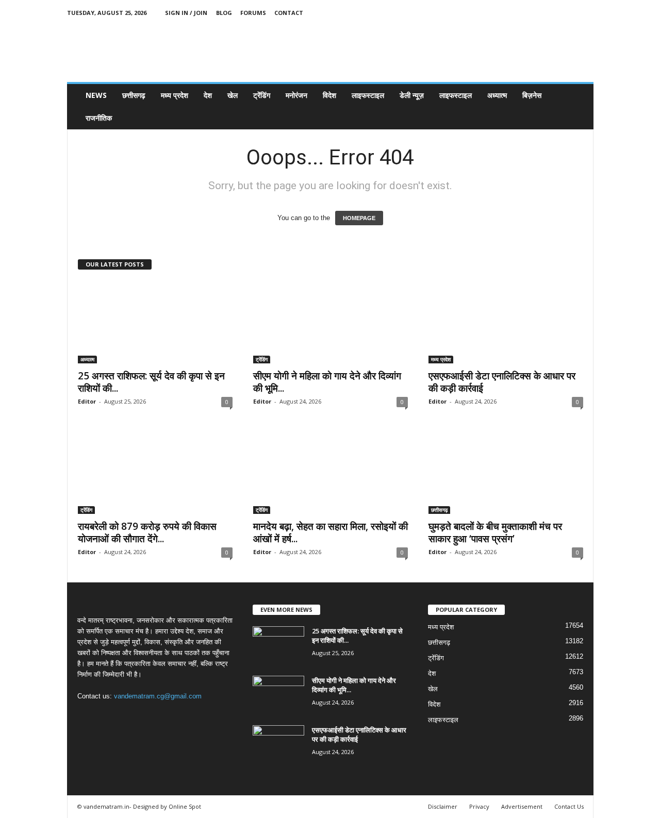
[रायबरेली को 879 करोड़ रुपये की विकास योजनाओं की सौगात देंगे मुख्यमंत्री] (155, 472)
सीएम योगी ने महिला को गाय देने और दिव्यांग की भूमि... (327, 382)
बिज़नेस (531, 95)
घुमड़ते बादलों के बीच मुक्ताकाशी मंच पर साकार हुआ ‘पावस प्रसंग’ (495, 532)
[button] (578, 106)
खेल (232, 95)
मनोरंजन (296, 95)
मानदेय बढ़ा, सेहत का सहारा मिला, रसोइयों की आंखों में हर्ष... (330, 532)
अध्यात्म (497, 95)
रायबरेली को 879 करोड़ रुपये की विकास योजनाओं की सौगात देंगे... (147, 532)
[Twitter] (570, 12)
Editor (87, 401)
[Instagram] (554, 12)
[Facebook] (538, 12)
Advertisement (521, 806)
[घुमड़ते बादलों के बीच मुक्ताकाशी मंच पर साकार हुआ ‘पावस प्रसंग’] (505, 472)
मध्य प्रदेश (174, 95)
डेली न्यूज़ (412, 95)
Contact (288, 12)
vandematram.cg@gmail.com (158, 696)
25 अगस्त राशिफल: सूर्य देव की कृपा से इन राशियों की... (151, 382)
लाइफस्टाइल (368, 95)
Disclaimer (442, 806)
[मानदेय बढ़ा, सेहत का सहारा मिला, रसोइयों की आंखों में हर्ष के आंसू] (330, 472)
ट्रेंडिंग (261, 95)
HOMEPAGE (359, 218)
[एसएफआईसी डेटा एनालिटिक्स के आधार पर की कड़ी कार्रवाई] (505, 322)
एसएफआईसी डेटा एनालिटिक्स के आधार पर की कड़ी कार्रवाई (501, 382)
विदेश (329, 95)
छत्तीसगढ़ (133, 95)
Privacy (479, 806)
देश (208, 95)
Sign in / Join (186, 12)
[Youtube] (586, 12)
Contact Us (569, 806)
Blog (224, 12)
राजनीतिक (99, 118)
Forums (253, 12)
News (96, 95)
